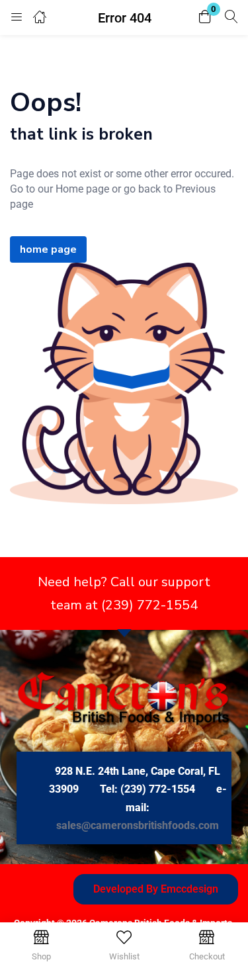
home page (48, 249)
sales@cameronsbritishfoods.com (137, 825)
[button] (205, 17)
